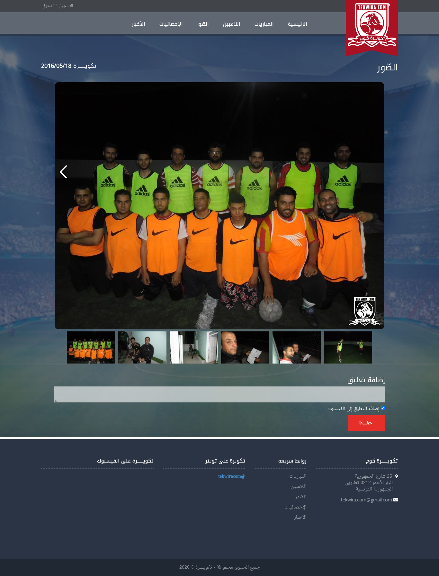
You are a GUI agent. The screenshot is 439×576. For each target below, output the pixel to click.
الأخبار (138, 24)
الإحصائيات (171, 24)
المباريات (264, 24)
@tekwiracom (231, 476)
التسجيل (66, 6)
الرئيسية (297, 24)
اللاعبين (231, 24)
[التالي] (63, 171)
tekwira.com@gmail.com (366, 500)
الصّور (203, 24)
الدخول (48, 6)
